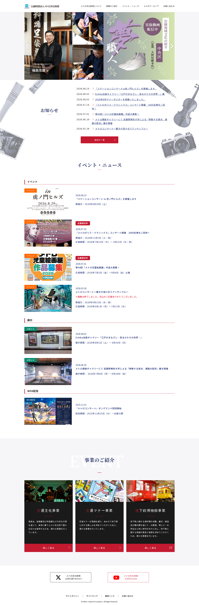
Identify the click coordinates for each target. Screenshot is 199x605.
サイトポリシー (72, 596)
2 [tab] (99, 77)
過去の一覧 (99, 139)
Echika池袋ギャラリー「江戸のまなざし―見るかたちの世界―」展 (130, 94)
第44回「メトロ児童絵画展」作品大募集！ (117, 114)
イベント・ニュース (130, 6)
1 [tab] (95, 77)
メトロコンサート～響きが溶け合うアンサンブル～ (121, 128)
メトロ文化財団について (91, 6)
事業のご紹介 (112, 6)
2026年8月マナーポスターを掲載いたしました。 (120, 99)
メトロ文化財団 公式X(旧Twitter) (73, 577)
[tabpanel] (99, 46)
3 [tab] (103, 77)
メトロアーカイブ (151, 6)
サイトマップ (92, 596)
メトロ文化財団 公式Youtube (131, 577)
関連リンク (110, 596)
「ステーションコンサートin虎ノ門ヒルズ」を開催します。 (126, 88)
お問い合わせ (169, 6)
